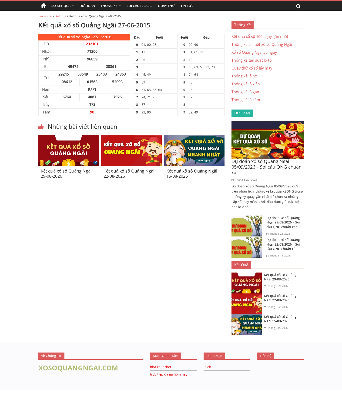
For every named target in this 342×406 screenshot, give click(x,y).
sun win (35, 403)
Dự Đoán (87, 5)
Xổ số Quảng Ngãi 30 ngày (254, 52)
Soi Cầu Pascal (139, 5)
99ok (207, 367)
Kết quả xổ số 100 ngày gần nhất (259, 36)
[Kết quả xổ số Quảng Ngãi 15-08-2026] (194, 137)
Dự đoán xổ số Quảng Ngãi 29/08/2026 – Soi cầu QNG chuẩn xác (283, 222)
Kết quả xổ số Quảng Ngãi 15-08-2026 (191, 173)
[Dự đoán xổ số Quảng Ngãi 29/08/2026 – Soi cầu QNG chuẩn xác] (247, 218)
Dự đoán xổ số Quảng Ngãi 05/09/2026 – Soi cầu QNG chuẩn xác (266, 167)
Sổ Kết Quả (60, 5)
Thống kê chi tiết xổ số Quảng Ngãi (261, 44)
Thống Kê (109, 5)
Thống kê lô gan (245, 91)
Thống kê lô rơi (244, 76)
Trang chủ (45, 16)
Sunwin (6, 396)
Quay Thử (166, 5)
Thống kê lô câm (245, 99)
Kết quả (60, 16)
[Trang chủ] (43, 6)
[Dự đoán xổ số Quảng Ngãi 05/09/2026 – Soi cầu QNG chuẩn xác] (267, 123)
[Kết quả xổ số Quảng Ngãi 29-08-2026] (68, 137)
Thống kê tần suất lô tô (251, 60)
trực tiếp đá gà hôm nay (168, 374)
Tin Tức (187, 5)
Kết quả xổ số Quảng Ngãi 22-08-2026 (129, 173)
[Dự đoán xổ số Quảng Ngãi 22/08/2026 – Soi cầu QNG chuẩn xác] (247, 240)
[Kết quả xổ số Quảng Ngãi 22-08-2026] (131, 137)
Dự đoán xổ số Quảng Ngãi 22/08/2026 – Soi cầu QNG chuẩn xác (283, 244)
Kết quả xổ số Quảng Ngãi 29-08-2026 (66, 173)
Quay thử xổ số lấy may (251, 68)
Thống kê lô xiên (245, 84)
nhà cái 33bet (160, 367)
